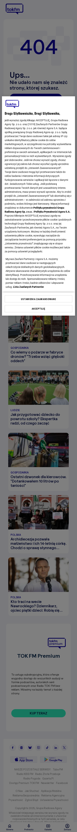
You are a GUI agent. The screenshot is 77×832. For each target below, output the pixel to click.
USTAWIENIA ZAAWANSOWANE (38, 299)
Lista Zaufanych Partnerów (28, 286)
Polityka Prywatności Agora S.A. (52, 211)
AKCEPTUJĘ (38, 308)
